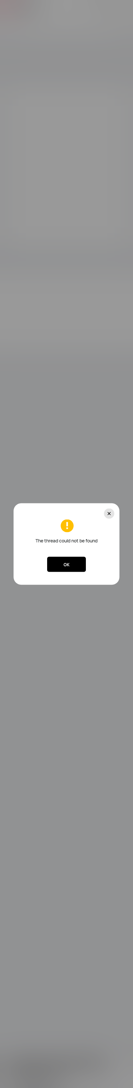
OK (66, 564)
